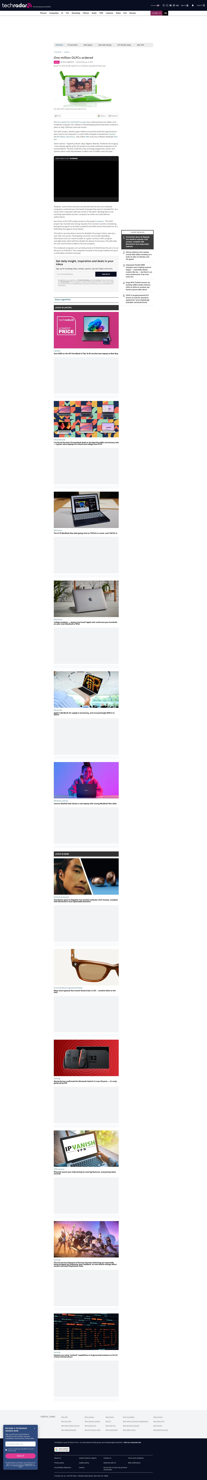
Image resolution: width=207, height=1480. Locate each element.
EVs (125, 13)
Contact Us (107, 1458)
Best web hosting (105, 45)
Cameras (109, 13)
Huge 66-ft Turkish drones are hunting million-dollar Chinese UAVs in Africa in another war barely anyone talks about (138, 286)
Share (59, 116)
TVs (67, 13)
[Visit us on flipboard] (174, 5)
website (100, 221)
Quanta (112, 134)
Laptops (66, 52)
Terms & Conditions (18, 1465)
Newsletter (114, 116)
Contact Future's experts (87, 1458)
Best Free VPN (66, 1421)
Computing (53, 13)
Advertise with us (110, 1463)
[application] (86, 179)
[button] (201, 5)
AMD (87, 137)
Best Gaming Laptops (92, 1421)
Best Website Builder (68, 1430)
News (57, 62)
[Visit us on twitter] (167, 5)
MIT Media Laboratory (66, 137)
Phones (43, 13)
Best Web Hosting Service (70, 1426)
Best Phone (110, 1417)
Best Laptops (89, 1417)
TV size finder (73, 45)
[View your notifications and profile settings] (193, 5)
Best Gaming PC (90, 1426)
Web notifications (134, 1463)
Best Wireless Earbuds (131, 1426)
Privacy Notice (65, 282)
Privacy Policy (28, 1464)
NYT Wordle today (124, 45)
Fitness (86, 13)
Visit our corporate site (132, 1442)
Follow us (103, 116)
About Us (57, 1458)
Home (118, 13)
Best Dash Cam (158, 1421)
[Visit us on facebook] (163, 5)
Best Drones (157, 1426)
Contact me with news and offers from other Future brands (21, 1450)
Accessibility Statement (62, 1467)
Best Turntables (128, 1417)
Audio (94, 13)
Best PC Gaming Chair (92, 1430)
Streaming (76, 13)
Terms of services (83, 280)
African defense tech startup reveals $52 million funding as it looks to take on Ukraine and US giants (138, 255)
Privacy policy (59, 1463)
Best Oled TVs (111, 1426)
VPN (101, 13)
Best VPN (140, 45)
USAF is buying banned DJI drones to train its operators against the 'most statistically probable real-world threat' (137, 298)
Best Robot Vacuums (160, 1430)
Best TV (108, 1421)
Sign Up (20, 1456)
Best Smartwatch (112, 1430)
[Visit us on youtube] (170, 5)
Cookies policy (84, 1463)
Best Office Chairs (129, 1430)
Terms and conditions (136, 1458)
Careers (82, 1467)
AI (62, 13)
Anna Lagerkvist (68, 62)
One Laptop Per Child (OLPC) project (72, 122)
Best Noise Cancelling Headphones (135, 1421)
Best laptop (88, 45)
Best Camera (158, 1417)
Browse (133, 13)
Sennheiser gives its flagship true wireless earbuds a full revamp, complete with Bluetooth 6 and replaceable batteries (137, 241)
